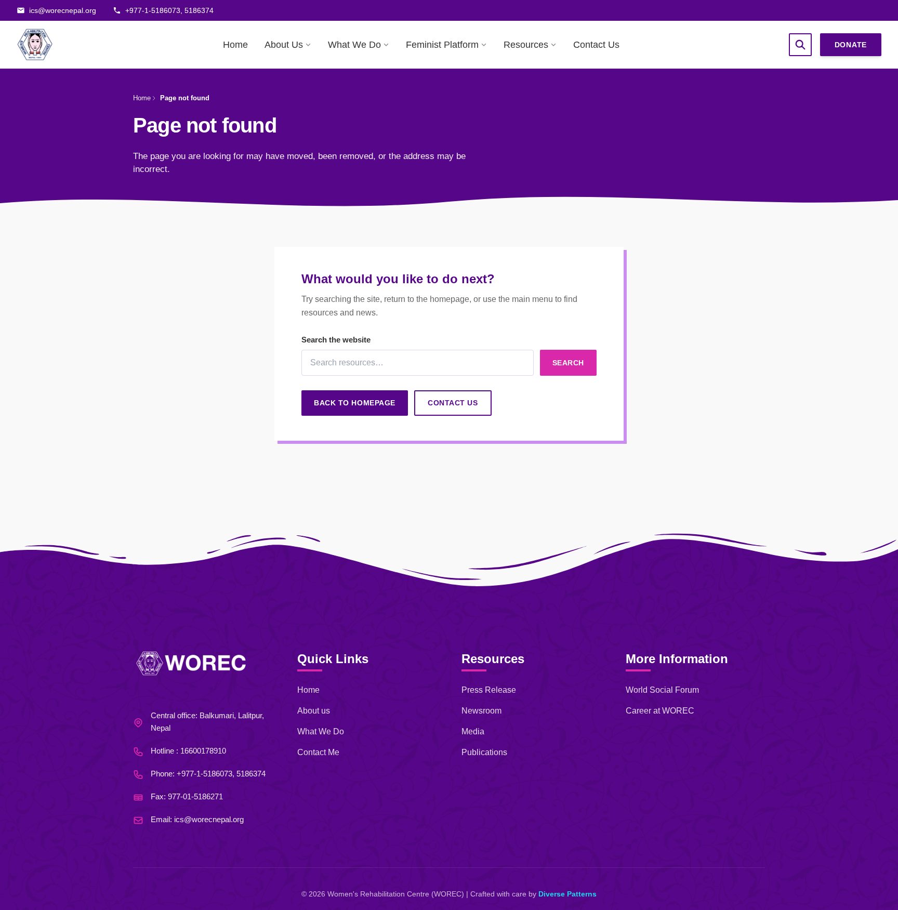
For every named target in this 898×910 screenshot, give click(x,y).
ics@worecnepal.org (209, 819)
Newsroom (481, 710)
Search (568, 363)
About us (313, 710)
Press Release (488, 689)
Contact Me (318, 752)
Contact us (453, 403)
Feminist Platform (442, 44)
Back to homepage (354, 403)
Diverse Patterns (567, 894)
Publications (484, 752)
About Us (284, 44)
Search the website (336, 339)
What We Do (354, 44)
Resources (526, 44)
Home (235, 44)
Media (472, 731)
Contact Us (596, 44)
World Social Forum (662, 689)
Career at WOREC (660, 710)
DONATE (851, 45)
